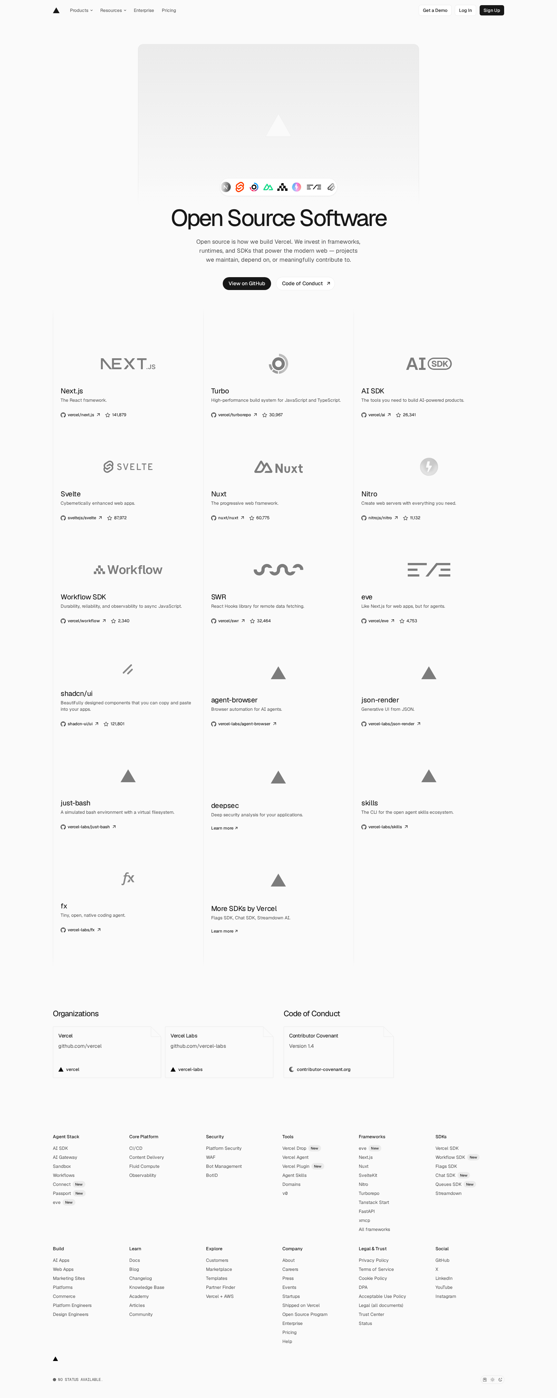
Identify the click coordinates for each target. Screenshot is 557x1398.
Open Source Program (304, 1314)
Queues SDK (454, 1184)
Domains (291, 1184)
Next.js (366, 1157)
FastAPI (367, 1211)
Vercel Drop (300, 1148)
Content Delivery (146, 1157)
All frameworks (374, 1229)
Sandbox (62, 1166)
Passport (68, 1193)
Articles (137, 1305)
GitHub (442, 1260)
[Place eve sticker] (314, 187)
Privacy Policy (374, 1260)
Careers (290, 1269)
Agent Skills (294, 1175)
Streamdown (448, 1193)
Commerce (64, 1296)
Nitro (363, 1184)
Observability (142, 1175)
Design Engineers (70, 1314)
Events (289, 1287)
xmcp (364, 1220)
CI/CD (135, 1148)
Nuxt (363, 1166)
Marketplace (219, 1269)
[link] (435, 10)
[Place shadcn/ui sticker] (331, 187)
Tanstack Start (374, 1202)
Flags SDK (446, 1166)
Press (288, 1278)
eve (63, 1202)
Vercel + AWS (220, 1296)
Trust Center (371, 1314)
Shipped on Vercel (301, 1305)
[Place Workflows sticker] (282, 187)
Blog (134, 1269)
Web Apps (63, 1269)
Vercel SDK (447, 1148)
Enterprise (292, 1323)
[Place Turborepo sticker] (254, 187)
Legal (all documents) (381, 1305)
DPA (363, 1287)
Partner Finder (220, 1287)
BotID (212, 1175)
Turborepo (369, 1193)
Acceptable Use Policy (382, 1296)
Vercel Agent (295, 1157)
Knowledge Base (146, 1287)
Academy (139, 1296)
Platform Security (224, 1148)
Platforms (63, 1287)
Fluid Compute (144, 1166)
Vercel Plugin (302, 1166)
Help (287, 1341)
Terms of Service (376, 1269)
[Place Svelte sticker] (240, 187)
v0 (285, 1193)
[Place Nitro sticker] (296, 187)
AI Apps (61, 1260)
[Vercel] (56, 10)
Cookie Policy (373, 1278)
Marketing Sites (69, 1278)
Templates (216, 1278)
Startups (291, 1296)
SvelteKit (368, 1175)
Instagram (445, 1296)
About (288, 1260)
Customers (217, 1260)
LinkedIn (444, 1278)
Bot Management (224, 1166)
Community (141, 1314)
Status (365, 1323)
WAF (210, 1157)
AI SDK (60, 1148)
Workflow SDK (456, 1157)
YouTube (444, 1287)
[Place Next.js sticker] (226, 187)
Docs (134, 1260)
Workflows (63, 1175)
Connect (68, 1184)
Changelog (140, 1278)
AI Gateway (65, 1157)
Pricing (289, 1332)
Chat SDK (451, 1175)
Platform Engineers (72, 1305)
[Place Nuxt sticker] (268, 187)
